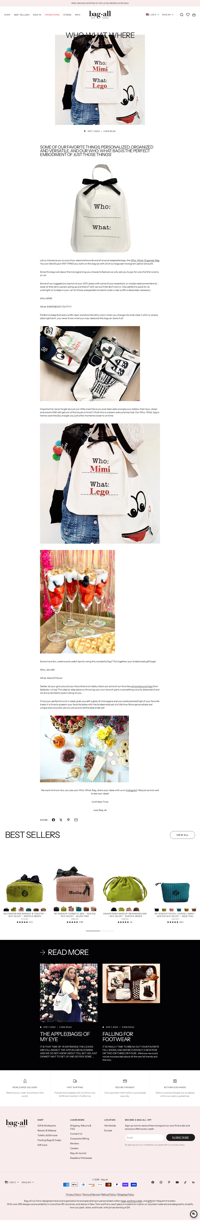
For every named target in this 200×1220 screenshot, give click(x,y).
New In (37, 14)
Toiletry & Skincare (47, 1135)
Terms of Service (91, 1194)
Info (77, 14)
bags (123, 1200)
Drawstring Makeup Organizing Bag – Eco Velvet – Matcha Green (125, 915)
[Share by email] (76, 820)
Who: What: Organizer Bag (145, 260)
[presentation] (196, 908)
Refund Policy (108, 1194)
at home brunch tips (141, 686)
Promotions (52, 14)
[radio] (6, 907)
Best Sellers (21, 14)
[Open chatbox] (194, 1214)
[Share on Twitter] (61, 820)
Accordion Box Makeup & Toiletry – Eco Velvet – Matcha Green (24, 915)
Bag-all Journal (78, 1153)
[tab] (32, 834)
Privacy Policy (73, 1194)
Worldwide (110, 1125)
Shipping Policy (126, 1194)
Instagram (131, 790)
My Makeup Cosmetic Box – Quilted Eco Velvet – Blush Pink (75, 915)
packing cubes (134, 1200)
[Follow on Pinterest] (169, 1182)
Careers (74, 1148)
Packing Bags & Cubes (49, 1140)
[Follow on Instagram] (160, 1182)
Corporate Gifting (79, 1138)
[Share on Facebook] (53, 820)
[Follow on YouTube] (177, 1182)
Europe (108, 1130)
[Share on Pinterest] (68, 820)
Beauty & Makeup (47, 1130)
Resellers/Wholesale (81, 1157)
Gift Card (42, 1144)
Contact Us (76, 1133)
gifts (150, 1200)
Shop (7, 14)
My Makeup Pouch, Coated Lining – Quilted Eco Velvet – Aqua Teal (175, 915)
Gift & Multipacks (47, 1125)
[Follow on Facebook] (152, 1182)
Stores (67, 14)
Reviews (74, 1143)
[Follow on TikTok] (185, 1182)
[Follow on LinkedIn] (193, 1182)
